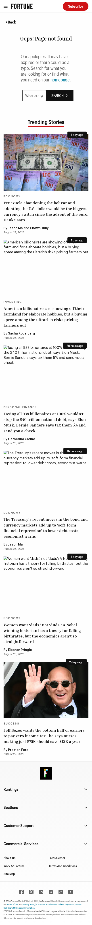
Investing (13, 302)
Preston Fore (18, 750)
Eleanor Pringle (20, 650)
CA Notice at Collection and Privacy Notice (55, 904)
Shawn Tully (39, 228)
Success (11, 723)
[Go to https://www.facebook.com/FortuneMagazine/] (21, 892)
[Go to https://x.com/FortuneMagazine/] (31, 892)
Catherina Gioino (21, 439)
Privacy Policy (29, 904)
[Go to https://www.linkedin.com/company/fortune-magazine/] (41, 892)
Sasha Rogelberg (21, 333)
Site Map (9, 874)
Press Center (57, 858)
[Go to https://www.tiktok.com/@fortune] (61, 892)
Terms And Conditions (63, 866)
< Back (10, 21)
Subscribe (75, 6)
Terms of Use (12, 904)
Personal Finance (20, 407)
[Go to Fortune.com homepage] (22, 6)
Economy (12, 196)
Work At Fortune (14, 866)
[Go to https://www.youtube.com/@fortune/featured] (70, 892)
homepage (60, 79)
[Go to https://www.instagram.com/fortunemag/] (51, 892)
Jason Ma (15, 228)
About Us (9, 858)
